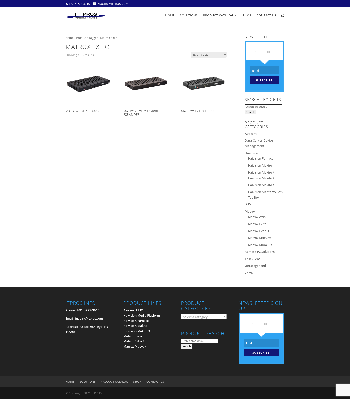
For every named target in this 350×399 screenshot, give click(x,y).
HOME (170, 15)
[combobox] (204, 316)
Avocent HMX (133, 310)
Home (70, 38)
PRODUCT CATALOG (218, 15)
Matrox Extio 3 (258, 231)
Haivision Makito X (261, 185)
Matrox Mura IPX (260, 245)
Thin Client (252, 259)
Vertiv (249, 273)
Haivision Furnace (260, 158)
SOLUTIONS (189, 15)
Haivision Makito (260, 165)
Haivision (251, 153)
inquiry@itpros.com (89, 318)
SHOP (247, 15)
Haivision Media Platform (141, 315)
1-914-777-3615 (79, 4)
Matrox (250, 211)
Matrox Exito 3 (133, 341)
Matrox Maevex (259, 238)
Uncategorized (255, 266)
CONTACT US (266, 15)
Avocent (251, 134)
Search (250, 112)
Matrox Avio (257, 217)
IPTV (248, 204)
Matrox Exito (257, 224)
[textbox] (203, 317)
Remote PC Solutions (260, 252)
